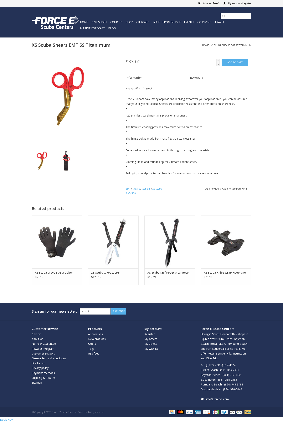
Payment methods (43, 373)
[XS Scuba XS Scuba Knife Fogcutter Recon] (169, 242)
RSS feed (93, 353)
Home (84, 22)
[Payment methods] (171, 412)
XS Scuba (157, 188)
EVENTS (189, 22)
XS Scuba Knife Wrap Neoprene (225, 272)
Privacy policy (40, 368)
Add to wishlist (213, 188)
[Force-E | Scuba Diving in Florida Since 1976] (55, 22)
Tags (91, 348)
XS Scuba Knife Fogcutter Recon (168, 272)
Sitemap (37, 382)
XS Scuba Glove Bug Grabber (54, 272)
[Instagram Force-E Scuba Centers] (248, 311)
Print (245, 188)
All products (95, 334)
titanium (146, 188)
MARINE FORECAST (92, 28)
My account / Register (239, 3)
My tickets (150, 343)
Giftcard (143, 22)
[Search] (222, 16)
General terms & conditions (49, 358)
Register (149, 334)
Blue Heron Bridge (167, 22)
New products (97, 339)
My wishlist (151, 348)
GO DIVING (204, 22)
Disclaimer (38, 363)
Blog (112, 28)
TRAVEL (219, 22)
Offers (92, 343)
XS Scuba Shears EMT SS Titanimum (231, 45)
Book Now (6, 419)
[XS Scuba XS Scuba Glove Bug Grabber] (57, 242)
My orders (150, 339)
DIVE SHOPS (99, 22)
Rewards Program (43, 348)
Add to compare (232, 188)
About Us (37, 339)
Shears (136, 188)
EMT (128, 188)
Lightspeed (97, 412)
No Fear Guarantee (44, 343)
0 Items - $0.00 (211, 3)
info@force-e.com (217, 399)
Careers (36, 334)
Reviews (196, 77)
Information (134, 77)
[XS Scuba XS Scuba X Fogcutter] (113, 242)
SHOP (129, 22)
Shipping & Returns (43, 378)
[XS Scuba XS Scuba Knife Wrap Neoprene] (226, 242)
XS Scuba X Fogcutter (105, 272)
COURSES (116, 22)
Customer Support (43, 353)
